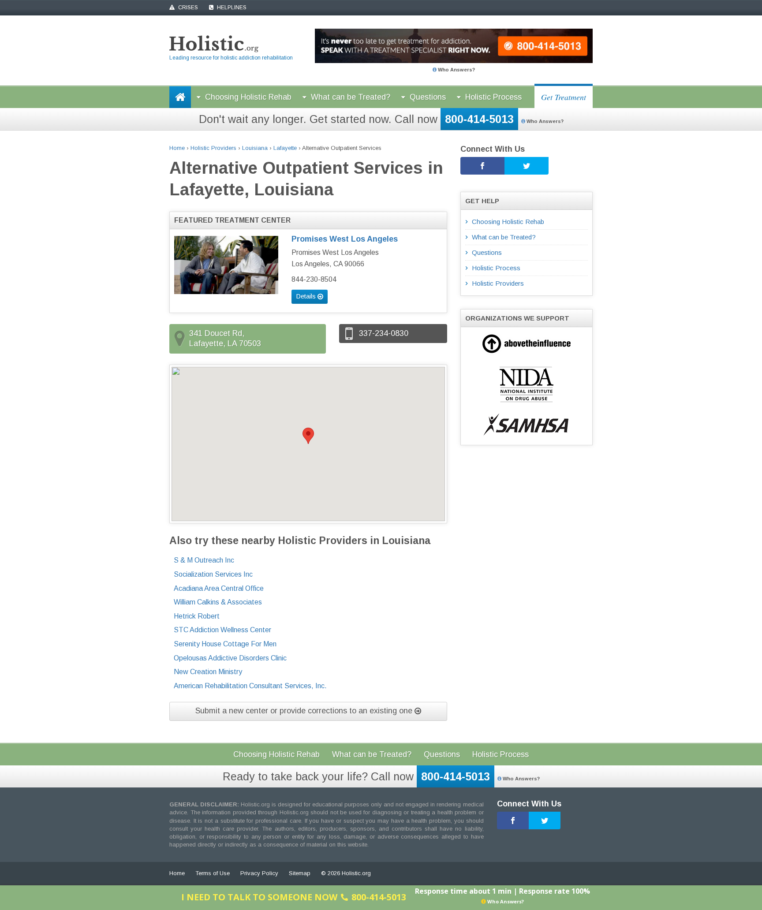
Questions (428, 97)
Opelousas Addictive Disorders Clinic (230, 658)
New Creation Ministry (208, 671)
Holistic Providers (213, 148)
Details (307, 296)
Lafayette (285, 148)
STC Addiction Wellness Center (222, 630)
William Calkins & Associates (218, 602)
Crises (187, 7)
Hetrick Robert (197, 616)
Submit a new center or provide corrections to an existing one (305, 710)
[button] (308, 436)
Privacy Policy (259, 873)
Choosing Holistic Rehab (248, 97)
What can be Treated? (350, 97)
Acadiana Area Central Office (219, 588)
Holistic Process (493, 97)
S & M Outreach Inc (204, 560)
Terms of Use (212, 873)
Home (177, 148)
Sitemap (299, 873)
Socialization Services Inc (213, 574)
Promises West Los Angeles (344, 239)
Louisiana (255, 148)
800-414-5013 (479, 119)
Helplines (231, 7)
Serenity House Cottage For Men (225, 644)
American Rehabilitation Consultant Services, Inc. (250, 686)
